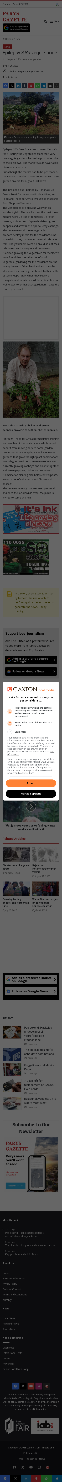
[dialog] (31, 741)
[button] (31, 732)
